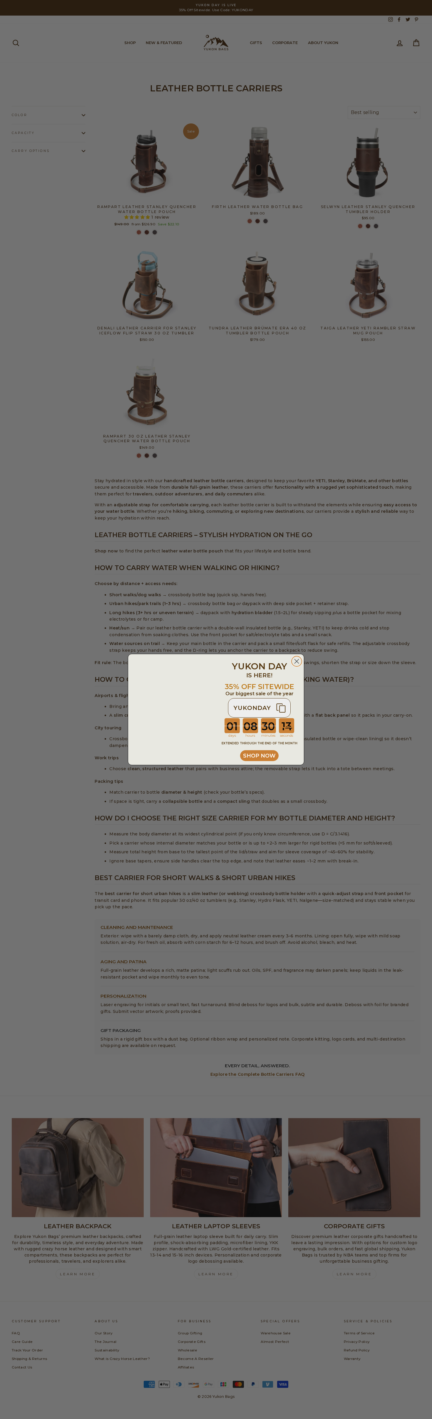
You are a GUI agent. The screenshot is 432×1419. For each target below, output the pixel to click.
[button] (259, 708)
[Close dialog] (297, 661)
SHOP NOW (259, 756)
